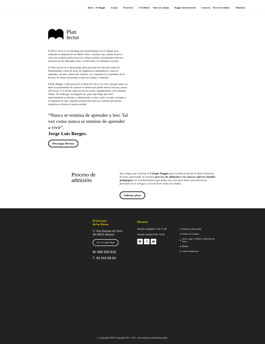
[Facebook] (140, 241)
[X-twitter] (147, 241)
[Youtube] (153, 241)
